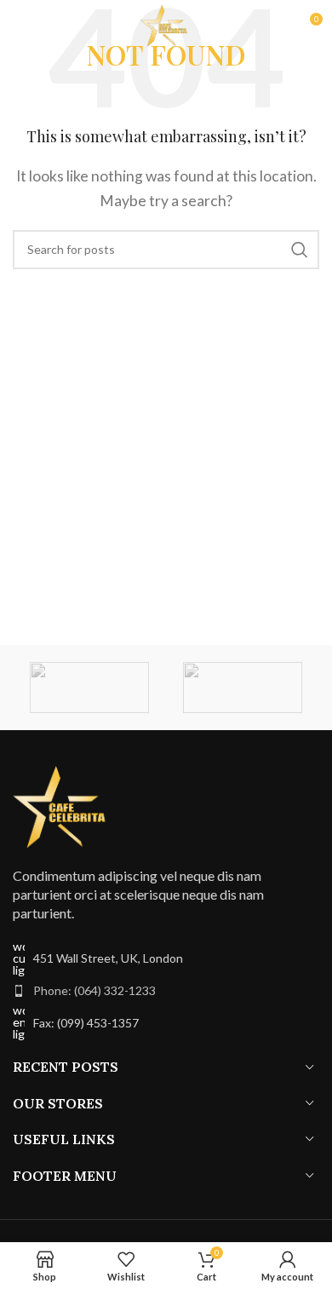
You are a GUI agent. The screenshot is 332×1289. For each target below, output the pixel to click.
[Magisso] (242, 687)
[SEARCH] (299, 249)
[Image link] (64, 805)
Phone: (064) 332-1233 (94, 990)
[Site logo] (166, 23)
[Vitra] (89, 687)
